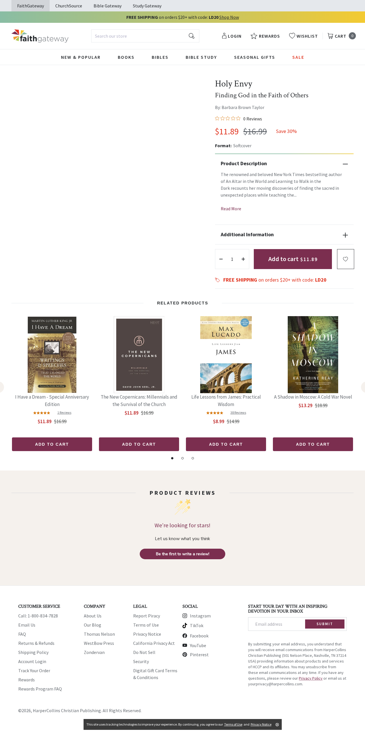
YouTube (198, 645)
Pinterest (199, 654)
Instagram (200, 616)
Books (126, 57)
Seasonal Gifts (254, 57)
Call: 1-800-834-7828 (38, 616)
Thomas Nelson (99, 634)
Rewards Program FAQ (40, 689)
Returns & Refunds (36, 643)
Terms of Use (146, 625)
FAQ (22, 634)
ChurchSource (68, 6)
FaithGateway (30, 6)
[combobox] (145, 36)
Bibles (160, 57)
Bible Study (201, 57)
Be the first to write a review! (182, 554)
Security (141, 661)
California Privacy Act (154, 643)
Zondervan (94, 652)
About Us (93, 616)
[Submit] (191, 36)
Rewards (26, 679)
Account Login (32, 661)
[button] (345, 259)
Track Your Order (34, 670)
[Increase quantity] (243, 259)
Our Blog (92, 625)
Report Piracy (146, 616)
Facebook (199, 636)
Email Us (26, 625)
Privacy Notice (147, 634)
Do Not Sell (144, 652)
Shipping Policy (33, 652)
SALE (298, 57)
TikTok (196, 625)
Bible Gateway (107, 6)
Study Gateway (147, 6)
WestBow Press (99, 643)
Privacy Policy (311, 678)
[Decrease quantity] (221, 259)
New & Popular (81, 57)
